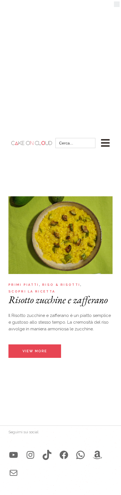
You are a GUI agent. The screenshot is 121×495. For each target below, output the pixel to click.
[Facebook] (64, 455)
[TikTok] (47, 455)
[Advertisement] (60, 63)
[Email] (13, 473)
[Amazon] (97, 455)
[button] (117, 5)
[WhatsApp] (80, 455)
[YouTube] (13, 455)
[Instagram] (30, 455)
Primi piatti (23, 285)
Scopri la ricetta (31, 291)
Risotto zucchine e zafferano (58, 299)
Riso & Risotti (61, 285)
